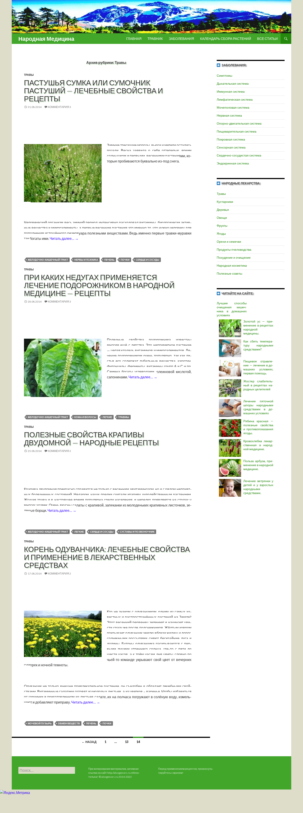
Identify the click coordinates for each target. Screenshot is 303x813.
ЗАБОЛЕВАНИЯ (181, 39)
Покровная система (231, 139)
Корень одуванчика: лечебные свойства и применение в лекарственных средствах (107, 557)
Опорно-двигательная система (239, 123)
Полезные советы (229, 273)
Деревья (223, 209)
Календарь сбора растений (225, 39)
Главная (134, 39)
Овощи (222, 217)
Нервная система (229, 115)
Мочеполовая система (233, 107)
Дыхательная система (233, 83)
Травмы (123, 417)
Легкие (107, 417)
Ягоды (221, 233)
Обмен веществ (69, 723)
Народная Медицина (46, 38)
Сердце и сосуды (147, 259)
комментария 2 (59, 451)
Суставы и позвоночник (137, 531)
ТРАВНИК (155, 39)
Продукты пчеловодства (234, 249)
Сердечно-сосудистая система (239, 155)
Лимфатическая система (235, 99)
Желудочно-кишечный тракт (48, 259)
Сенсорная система (231, 147)
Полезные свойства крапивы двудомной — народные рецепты (91, 438)
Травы (29, 74)
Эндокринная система (233, 163)
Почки (125, 259)
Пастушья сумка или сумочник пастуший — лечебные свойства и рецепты (93, 90)
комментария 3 (59, 107)
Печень (109, 259)
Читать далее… (64, 238)
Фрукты (222, 225)
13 (126, 742)
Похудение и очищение (234, 257)
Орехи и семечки (229, 241)
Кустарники (225, 201)
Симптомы (224, 75)
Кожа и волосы (85, 417)
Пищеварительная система (236, 131)
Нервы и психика (86, 259)
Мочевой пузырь (40, 723)
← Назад (89, 742)
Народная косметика (232, 265)
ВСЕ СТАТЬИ (267, 39)
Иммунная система (231, 91)
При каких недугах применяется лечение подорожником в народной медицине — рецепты (99, 285)
